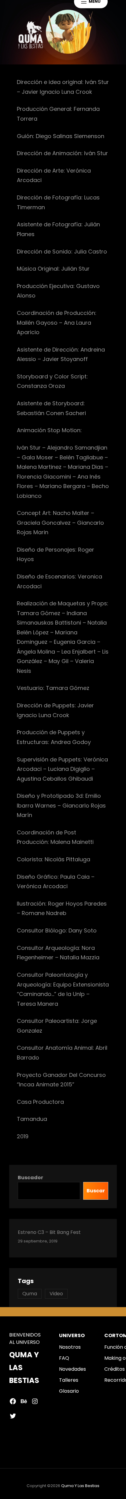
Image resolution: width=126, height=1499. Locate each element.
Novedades (72, 1369)
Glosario (69, 1391)
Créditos (114, 1369)
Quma (29, 1293)
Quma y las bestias (80, 1486)
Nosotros (70, 1347)
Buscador (30, 1177)
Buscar (96, 1190)
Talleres (68, 1380)
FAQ (64, 1358)
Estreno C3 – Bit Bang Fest (49, 1232)
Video (56, 1293)
